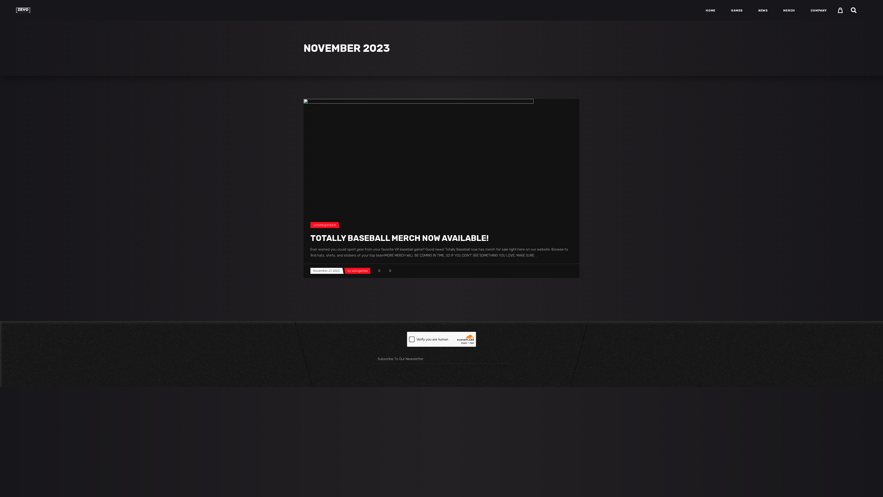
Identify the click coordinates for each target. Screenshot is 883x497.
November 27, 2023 (326, 270)
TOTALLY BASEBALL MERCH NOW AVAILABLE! (399, 238)
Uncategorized (324, 225)
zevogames (360, 270)
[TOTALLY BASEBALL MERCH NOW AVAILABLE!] (418, 156)
